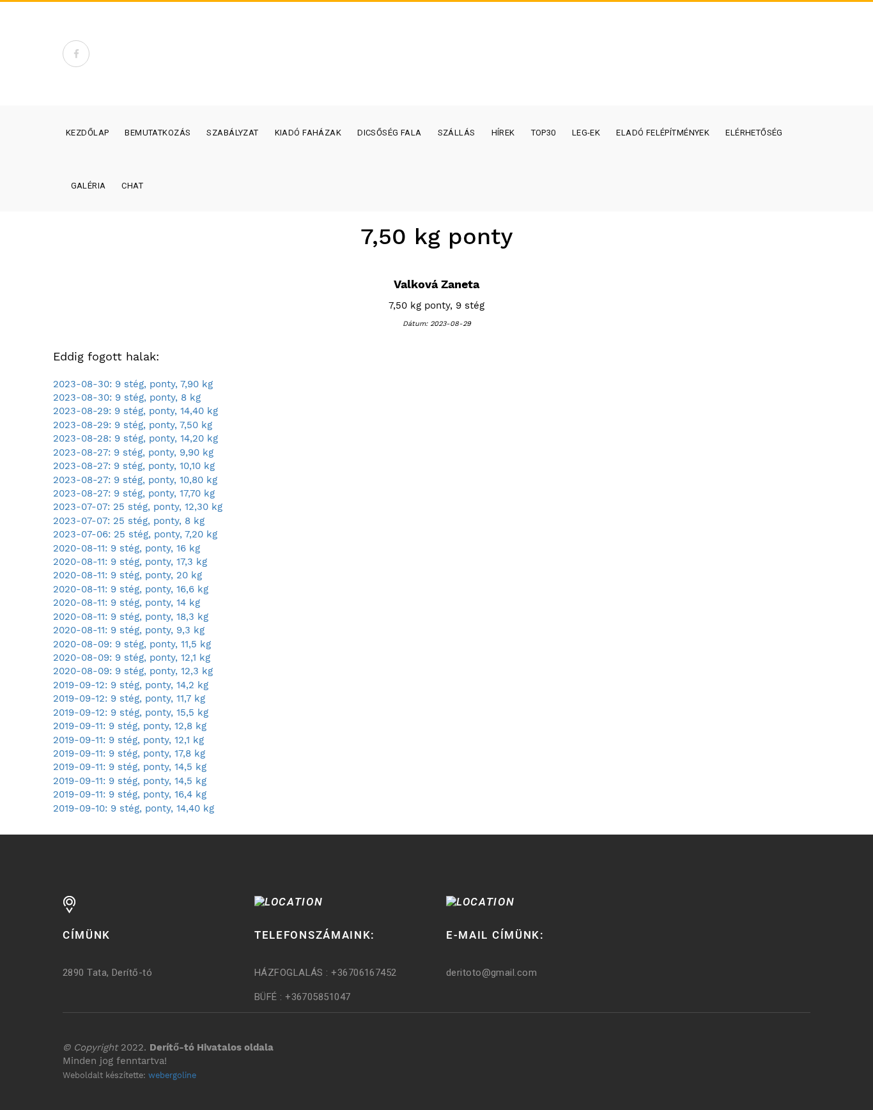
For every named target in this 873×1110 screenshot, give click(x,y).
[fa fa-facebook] (76, 53)
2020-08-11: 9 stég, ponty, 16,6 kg (130, 589)
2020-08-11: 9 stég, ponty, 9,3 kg (129, 630)
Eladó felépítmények (662, 132)
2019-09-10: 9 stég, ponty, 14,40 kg (133, 808)
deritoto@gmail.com (491, 972)
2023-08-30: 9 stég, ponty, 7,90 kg (133, 384)
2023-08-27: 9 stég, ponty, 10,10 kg (134, 466)
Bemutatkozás (157, 132)
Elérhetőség (754, 132)
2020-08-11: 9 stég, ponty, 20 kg (127, 575)
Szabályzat (232, 132)
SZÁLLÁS (456, 132)
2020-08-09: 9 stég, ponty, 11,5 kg (132, 644)
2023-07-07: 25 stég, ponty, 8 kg (129, 521)
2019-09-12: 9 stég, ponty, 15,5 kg (130, 712)
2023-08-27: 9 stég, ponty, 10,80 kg (135, 480)
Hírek (503, 132)
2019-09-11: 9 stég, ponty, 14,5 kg (129, 767)
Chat (132, 185)
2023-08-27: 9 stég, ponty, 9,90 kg (133, 452)
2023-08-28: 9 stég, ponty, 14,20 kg (135, 438)
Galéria (88, 185)
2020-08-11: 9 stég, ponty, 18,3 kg (130, 616)
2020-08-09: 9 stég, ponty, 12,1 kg (131, 657)
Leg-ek (586, 132)
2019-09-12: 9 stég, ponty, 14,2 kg (130, 685)
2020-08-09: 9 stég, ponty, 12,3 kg (133, 671)
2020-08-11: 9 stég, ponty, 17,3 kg (130, 561)
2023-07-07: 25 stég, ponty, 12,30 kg (137, 507)
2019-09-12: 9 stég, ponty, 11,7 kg (129, 698)
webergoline (172, 1075)
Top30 (543, 132)
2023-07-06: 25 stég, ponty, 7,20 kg (135, 534)
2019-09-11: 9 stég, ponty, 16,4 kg (129, 794)
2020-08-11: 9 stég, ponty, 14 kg (126, 602)
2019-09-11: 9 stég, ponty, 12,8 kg (129, 726)
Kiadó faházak (308, 132)
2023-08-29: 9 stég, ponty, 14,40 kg (135, 411)
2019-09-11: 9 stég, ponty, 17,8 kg (129, 753)
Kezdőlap (87, 132)
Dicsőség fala (389, 132)
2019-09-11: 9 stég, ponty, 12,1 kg (128, 740)
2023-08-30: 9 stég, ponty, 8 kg (127, 397)
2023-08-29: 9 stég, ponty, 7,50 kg (132, 425)
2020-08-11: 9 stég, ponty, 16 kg (126, 548)
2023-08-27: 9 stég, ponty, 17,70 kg (134, 493)
